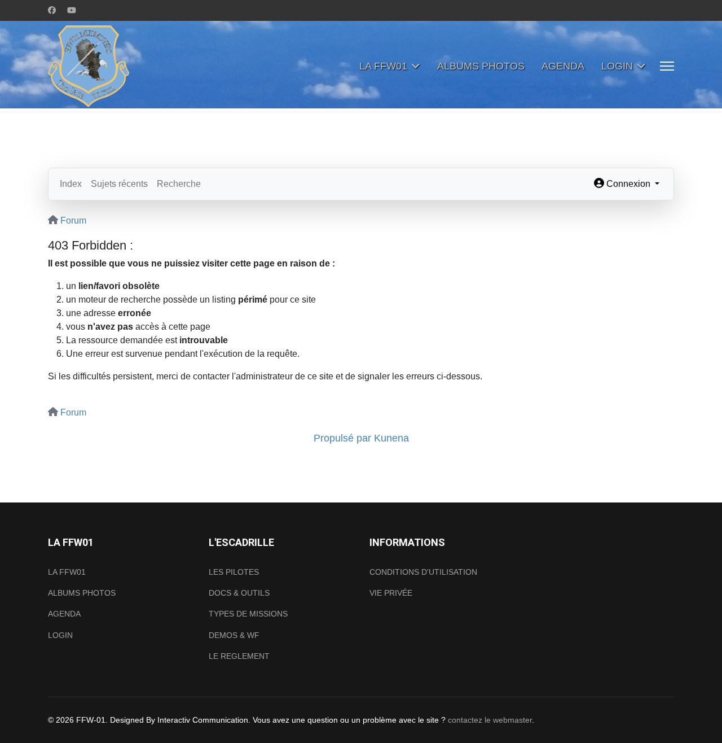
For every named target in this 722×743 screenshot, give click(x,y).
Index (71, 184)
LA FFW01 (383, 66)
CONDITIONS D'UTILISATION (423, 571)
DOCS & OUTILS (239, 592)
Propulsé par (344, 438)
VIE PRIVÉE (390, 592)
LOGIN (617, 66)
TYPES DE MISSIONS (248, 613)
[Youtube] (71, 10)
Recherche (179, 184)
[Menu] (667, 66)
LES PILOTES (234, 571)
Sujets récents (119, 184)
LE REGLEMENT (239, 656)
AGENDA (563, 66)
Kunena (391, 438)
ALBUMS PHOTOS (481, 66)
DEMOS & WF (234, 635)
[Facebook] (52, 10)
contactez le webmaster (490, 719)
